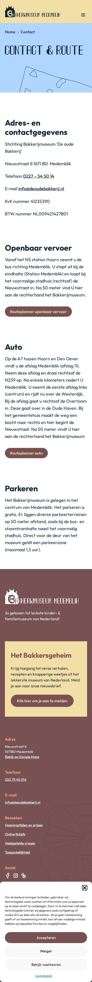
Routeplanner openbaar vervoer (38, 311)
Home (10, 31)
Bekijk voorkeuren (46, 964)
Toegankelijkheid (17, 852)
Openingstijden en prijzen (24, 825)
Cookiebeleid (43, 976)
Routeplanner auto (26, 453)
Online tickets (15, 834)
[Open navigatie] (83, 15)
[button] (84, 887)
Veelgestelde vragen (20, 843)
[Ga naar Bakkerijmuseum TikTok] (23, 875)
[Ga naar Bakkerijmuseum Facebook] (8, 875)
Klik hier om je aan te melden (42, 700)
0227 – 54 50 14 (38, 176)
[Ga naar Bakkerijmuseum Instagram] (16, 875)
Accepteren (46, 937)
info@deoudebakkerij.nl (41, 188)
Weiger (46, 951)
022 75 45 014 (15, 779)
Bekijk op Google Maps (22, 757)
